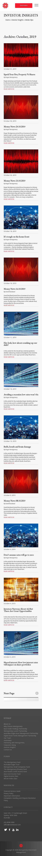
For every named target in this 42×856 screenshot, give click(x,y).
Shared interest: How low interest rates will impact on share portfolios (21, 663)
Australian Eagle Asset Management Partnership (21, 733)
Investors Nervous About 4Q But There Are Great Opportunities (18, 609)
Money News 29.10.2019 (14, 126)
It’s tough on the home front (16, 236)
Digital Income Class (11, 776)
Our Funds (24, 5)
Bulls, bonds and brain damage (17, 446)
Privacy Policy (8, 793)
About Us (7, 724)
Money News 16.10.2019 (14, 288)
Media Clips (29, 20)
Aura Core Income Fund (12, 774)
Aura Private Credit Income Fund (15, 771)
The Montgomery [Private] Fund (15, 769)
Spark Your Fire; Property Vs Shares (19, 74)
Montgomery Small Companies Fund (17, 767)
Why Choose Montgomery (13, 726)
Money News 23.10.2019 (14, 180)
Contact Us (8, 750)
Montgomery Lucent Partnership (15, 731)
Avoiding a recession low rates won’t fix (21, 394)
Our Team (7, 738)
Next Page (9, 693)
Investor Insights (18, 20)
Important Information (12, 796)
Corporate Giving (10, 745)
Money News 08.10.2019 (14, 500)
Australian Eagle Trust (11, 764)
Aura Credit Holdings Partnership (15, 729)
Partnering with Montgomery (14, 743)
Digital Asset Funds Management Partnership (20, 736)
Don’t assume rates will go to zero (19, 554)
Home (7, 20)
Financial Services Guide (12, 791)
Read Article (9, 89)
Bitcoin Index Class (10, 779)
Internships (8, 740)
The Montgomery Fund (12, 762)
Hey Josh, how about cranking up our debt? (20, 343)
